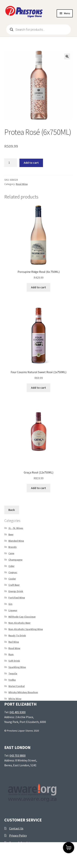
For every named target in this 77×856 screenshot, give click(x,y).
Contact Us (16, 828)
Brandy (12, 547)
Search (38, 849)
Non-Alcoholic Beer (19, 622)
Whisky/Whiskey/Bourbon (23, 692)
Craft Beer (14, 585)
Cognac (12, 572)
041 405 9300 (18, 712)
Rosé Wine (22, 184)
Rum (11, 654)
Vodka (12, 679)
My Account (13, 849)
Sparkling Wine (17, 667)
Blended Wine (16, 540)
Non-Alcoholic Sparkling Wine (25, 629)
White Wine (14, 698)
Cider (11, 566)
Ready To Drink (17, 635)
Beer (10, 534)
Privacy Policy (18, 835)
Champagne (15, 559)
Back (11, 510)
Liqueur (12, 610)
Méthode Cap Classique (22, 616)
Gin (10, 604)
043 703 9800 (18, 755)
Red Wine (13, 642)
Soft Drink (14, 660)
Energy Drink (15, 591)
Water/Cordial (16, 686)
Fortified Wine (16, 597)
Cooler (12, 578)
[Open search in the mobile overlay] (38, 29)
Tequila (12, 673)
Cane (11, 553)
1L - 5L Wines (15, 528)
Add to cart (31, 162)
